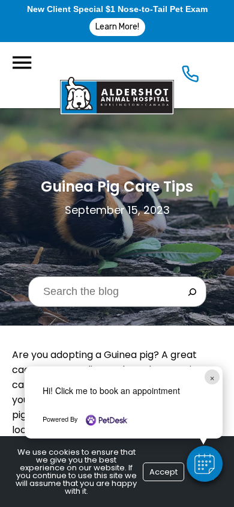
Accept (163, 472)
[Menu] (21, 63)
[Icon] (190, 76)
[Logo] (117, 75)
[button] (205, 464)
